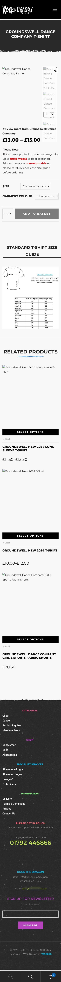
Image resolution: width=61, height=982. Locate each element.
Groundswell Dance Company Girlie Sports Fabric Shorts (29, 656)
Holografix (8, 779)
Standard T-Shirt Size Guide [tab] (32, 251)
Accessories (9, 754)
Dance (6, 720)
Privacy (6, 808)
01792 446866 (30, 842)
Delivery (7, 798)
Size (5, 186)
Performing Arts (11, 725)
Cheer (5, 715)
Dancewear (9, 745)
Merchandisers (11, 730)
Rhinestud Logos (12, 774)
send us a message (42, 827)
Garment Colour (17, 196)
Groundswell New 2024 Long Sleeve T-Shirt (28, 448)
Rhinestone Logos (12, 769)
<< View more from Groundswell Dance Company (29, 131)
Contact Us (8, 813)
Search (30, 976)
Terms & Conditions (13, 803)
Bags (5, 750)
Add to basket (37, 213)
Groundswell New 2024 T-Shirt (29, 550)
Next (53, 114)
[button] (55, 70)
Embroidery (9, 784)
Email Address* (30, 904)
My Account (10, 976)
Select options (30, 432)
